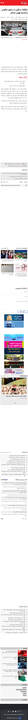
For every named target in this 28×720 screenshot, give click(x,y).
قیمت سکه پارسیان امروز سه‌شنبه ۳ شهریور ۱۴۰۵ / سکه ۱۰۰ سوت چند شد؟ (14, 610)
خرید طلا (24, 695)
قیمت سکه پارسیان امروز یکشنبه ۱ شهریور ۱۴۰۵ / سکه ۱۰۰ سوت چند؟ (13, 615)
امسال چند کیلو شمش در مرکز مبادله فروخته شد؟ (15, 463)
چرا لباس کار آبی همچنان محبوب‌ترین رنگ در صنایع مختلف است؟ (9, 664)
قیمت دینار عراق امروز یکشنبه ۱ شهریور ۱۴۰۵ (16, 618)
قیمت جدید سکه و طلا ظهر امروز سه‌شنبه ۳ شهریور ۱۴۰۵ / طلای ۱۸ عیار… (14, 622)
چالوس (21, 182)
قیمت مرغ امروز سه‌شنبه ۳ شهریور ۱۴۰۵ (17, 624)
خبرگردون (24, 687)
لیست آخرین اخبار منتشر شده (6, 452)
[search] (1, 2)
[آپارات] (8, 711)
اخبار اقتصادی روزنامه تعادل (21, 689)
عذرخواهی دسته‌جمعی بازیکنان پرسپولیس (17, 455)
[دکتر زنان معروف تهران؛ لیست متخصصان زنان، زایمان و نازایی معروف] (22, 653)
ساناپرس (24, 693)
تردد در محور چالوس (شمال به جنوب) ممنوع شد (17, 176)
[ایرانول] (14, 358)
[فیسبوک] (4, 182)
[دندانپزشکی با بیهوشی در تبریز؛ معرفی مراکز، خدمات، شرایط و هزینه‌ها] (22, 672)
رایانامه (26, 296)
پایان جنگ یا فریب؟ (22, 396)
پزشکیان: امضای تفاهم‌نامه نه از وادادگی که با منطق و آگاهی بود (13, 475)
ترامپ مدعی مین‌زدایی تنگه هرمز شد (18, 459)
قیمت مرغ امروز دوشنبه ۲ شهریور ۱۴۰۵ (17, 613)
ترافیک (25, 182)
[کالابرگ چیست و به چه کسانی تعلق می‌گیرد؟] (22, 660)
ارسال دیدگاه (22, 311)
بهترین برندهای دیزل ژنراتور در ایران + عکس (9, 676)
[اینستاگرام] (17, 711)
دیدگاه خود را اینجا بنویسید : (21, 301)
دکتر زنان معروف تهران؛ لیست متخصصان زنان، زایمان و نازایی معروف (9, 651)
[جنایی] (14, 364)
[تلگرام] (2, 182)
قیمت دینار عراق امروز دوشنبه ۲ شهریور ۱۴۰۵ (16, 619)
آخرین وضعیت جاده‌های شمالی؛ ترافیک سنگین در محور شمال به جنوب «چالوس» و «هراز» (14, 174)
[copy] (26, 185)
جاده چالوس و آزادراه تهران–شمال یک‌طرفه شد (16, 461)
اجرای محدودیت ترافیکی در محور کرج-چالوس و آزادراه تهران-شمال (14, 82)
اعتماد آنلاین (9, 714)
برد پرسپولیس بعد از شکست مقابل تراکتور (17, 457)
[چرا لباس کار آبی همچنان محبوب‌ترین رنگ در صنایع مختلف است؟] (22, 666)
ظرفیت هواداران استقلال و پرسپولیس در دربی (16, 469)
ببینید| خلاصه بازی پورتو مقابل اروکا (18, 467)
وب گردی (25, 648)
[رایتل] (14, 344)
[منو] (3, 2)
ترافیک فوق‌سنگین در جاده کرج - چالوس (17, 85)
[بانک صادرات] (14, 337)
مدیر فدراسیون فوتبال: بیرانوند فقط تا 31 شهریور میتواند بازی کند (13, 465)
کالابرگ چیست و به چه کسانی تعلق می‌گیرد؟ (10, 658)
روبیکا (19, 165)
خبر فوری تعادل (23, 691)
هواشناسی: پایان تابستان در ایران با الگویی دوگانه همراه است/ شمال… (13, 630)
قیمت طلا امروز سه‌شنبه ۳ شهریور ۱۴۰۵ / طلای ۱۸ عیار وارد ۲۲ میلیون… (13, 627)
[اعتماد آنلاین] (24, 3)
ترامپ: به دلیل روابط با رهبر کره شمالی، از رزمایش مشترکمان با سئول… (13, 472)
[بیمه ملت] (14, 324)
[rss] (20, 711)
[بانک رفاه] (14, 371)
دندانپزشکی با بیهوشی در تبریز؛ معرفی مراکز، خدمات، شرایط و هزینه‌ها (10, 670)
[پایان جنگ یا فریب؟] (14, 386)
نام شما (26, 291)
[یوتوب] (12, 711)
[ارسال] (18, 37)
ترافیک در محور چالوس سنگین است (20, 178)
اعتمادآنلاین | (24, 39)
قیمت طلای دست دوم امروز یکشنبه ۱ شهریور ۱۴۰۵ (15, 632)
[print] (17, 37)
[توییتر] (7, 182)
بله (14, 165)
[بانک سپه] (14, 351)
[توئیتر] (10, 711)
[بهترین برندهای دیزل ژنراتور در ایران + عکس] (22, 678)
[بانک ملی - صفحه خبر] (14, 317)
